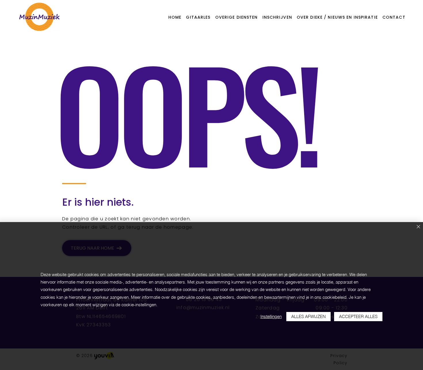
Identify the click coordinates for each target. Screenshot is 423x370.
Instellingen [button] (271, 316)
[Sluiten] (418, 227)
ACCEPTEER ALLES (358, 316)
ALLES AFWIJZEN (308, 316)
